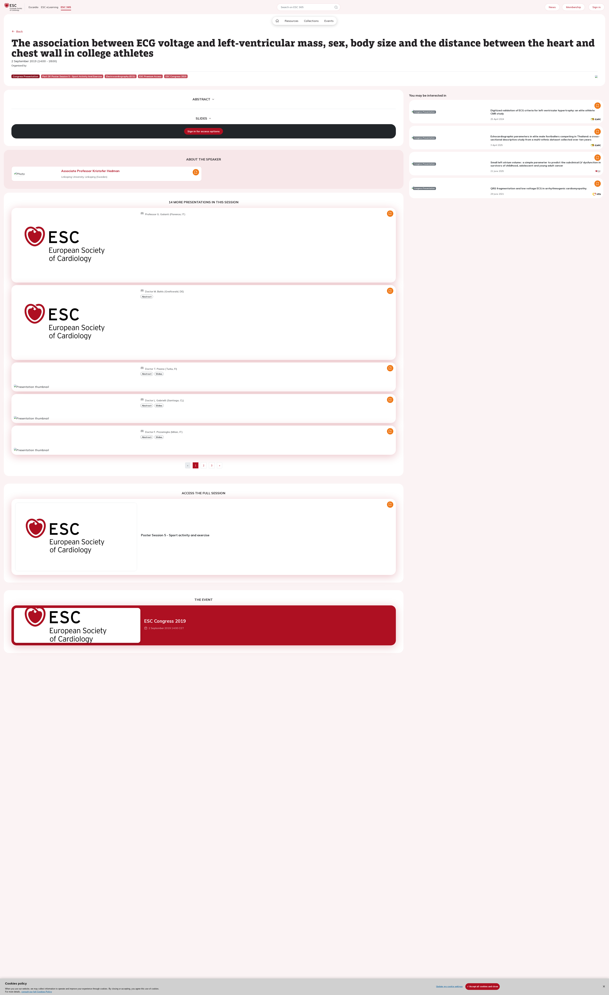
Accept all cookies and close (483, 986)
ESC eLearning (49, 7)
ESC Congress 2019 (165, 621)
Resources (291, 21)
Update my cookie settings (449, 986)
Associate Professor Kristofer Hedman (90, 171)
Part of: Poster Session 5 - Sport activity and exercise (72, 76)
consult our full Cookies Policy (36, 992)
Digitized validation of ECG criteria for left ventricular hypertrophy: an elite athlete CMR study (543, 112)
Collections (311, 21)
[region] (304, 987)
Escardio (33, 7)
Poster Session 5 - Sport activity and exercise (175, 535)
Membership (573, 7)
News (552, 7)
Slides (159, 373)
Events (329, 21)
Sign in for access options (203, 131)
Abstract (147, 296)
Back (19, 31)
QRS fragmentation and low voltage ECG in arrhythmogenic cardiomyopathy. (539, 188)
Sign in (597, 7)
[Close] (603, 986)
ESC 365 (66, 7)
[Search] (336, 7)
